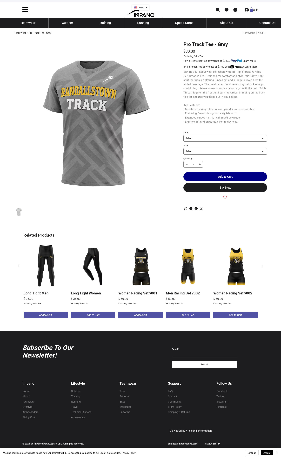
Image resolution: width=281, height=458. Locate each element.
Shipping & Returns (179, 412)
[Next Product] (262, 266)
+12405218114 (212, 443)
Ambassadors (30, 412)
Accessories (78, 417)
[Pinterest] (196, 208)
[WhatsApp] (185, 208)
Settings (252, 452)
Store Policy (175, 406)
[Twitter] (201, 208)
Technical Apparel (81, 412)
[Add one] (199, 164)
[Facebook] (191, 208)
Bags (122, 401)
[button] (25, 10)
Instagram (222, 401)
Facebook (222, 391)
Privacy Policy (128, 452)
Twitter (220, 396)
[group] (140, 281)
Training (75, 396)
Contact (172, 396)
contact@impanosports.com (182, 443)
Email (175, 349)
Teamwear (28, 401)
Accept (266, 452)
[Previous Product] (19, 266)
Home (25, 391)
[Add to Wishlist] (225, 197)
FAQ (170, 391)
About (25, 396)
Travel (74, 406)
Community (174, 401)
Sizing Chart (29, 417)
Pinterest (221, 406)
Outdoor (75, 391)
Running (76, 401)
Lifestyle (27, 406)
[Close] (277, 452)
